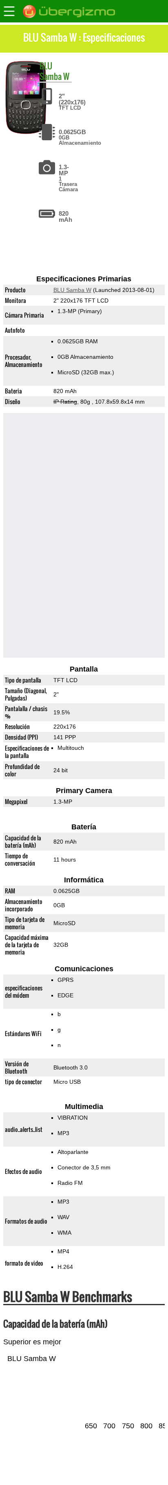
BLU (46, 66)
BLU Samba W (72, 290)
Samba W (54, 76)
